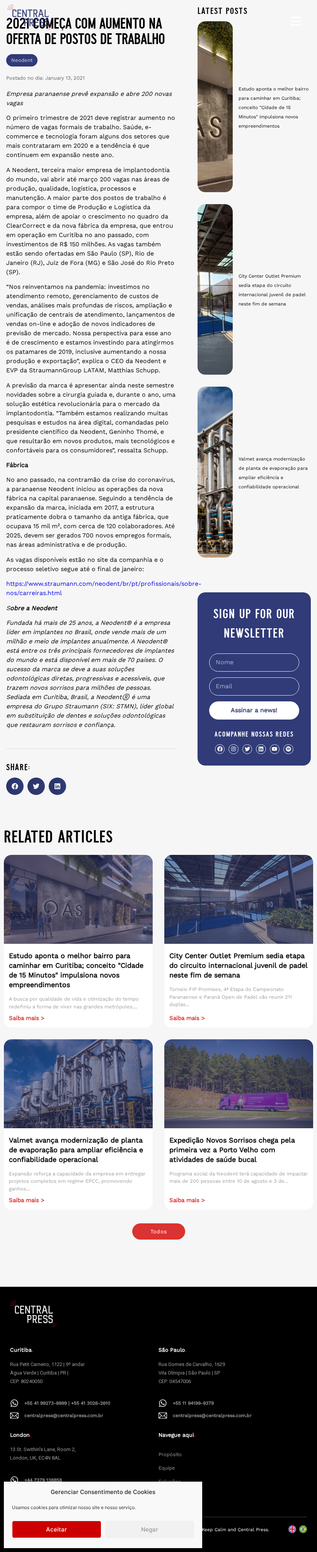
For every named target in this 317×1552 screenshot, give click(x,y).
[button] (15, 786)
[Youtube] (275, 749)
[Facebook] (220, 749)
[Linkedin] (261, 749)
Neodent (21, 60)
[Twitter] (247, 749)
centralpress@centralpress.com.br (63, 1415)
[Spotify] (288, 749)
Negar (149, 1529)
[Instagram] (233, 749)
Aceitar (56, 1529)
